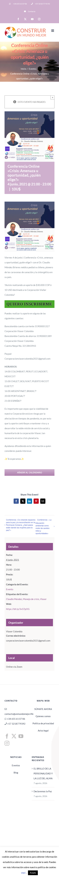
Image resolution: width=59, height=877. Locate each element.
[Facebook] (7, 736)
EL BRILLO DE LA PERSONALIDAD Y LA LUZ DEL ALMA (43, 773)
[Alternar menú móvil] (52, 30)
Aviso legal (43, 730)
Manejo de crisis (31, 599)
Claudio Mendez (14, 599)
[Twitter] (13, 736)
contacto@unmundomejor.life (19, 714)
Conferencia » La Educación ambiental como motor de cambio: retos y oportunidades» (43, 526)
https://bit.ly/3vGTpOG (17, 609)
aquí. (23, 872)
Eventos (16, 765)
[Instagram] (7, 743)
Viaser (43, 599)
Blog (16, 772)
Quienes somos (43, 716)
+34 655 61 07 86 (16, 718)
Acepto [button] (33, 873)
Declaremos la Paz (43, 791)
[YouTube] (20, 736)
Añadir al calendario (29, 472)
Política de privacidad (43, 723)
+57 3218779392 (16, 723)
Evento (9, 589)
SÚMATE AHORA (43, 709)
